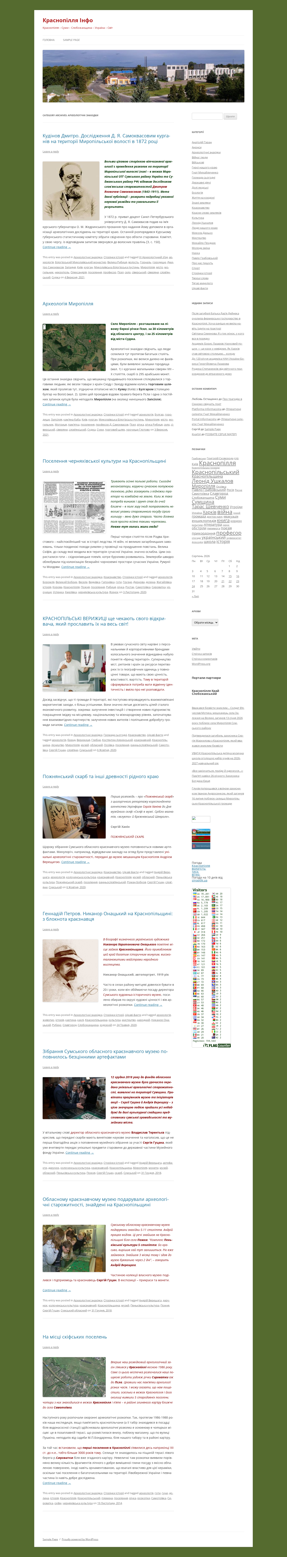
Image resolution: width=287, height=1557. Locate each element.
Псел (120, 272)
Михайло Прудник (204, 243)
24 (193, 586)
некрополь (62, 272)
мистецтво (129, 1020)
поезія (226, 528)
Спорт (196, 268)
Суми (100, 429)
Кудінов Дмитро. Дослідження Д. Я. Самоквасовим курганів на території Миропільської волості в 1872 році (106, 138)
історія (47, 587)
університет (233, 537)
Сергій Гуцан (57, 750)
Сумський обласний (74, 1310)
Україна (197, 513)
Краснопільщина (96, 1020)
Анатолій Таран (202, 142)
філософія (197, 542)
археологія (146, 414)
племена (107, 1498)
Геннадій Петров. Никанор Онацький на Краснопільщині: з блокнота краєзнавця (108, 916)
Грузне (127, 582)
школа (210, 541)
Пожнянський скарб (69, 882)
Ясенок (113, 592)
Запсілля (56, 419)
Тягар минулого (202, 283)
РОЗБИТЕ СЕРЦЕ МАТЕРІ (221, 434)
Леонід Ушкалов (202, 223)
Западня (70, 267)
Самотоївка (143, 587)
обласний (96, 745)
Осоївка (109, 745)
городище (159, 262)
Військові (198, 162)
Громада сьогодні (115, 735)
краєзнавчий (142, 740)
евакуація (231, 516)
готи (119, 582)
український (214, 537)
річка (140, 424)
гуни (165, 1493)
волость (133, 262)
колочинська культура (81, 877)
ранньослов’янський (144, 745)
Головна (49, 40)
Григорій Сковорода (220, 458)
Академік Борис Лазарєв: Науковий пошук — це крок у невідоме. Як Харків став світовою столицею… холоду (217, 348)
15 (230, 576)
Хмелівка (71, 592)
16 (237, 576)
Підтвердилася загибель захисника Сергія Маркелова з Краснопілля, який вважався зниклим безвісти (218, 740)
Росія (230, 490)
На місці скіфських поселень (75, 1336)
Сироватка (159, 587)
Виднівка (94, 582)
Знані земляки (201, 202)
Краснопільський (89, 1498)
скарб (118, 1173)
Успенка (58, 592)
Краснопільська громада (206, 467)
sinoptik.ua (199, 880)
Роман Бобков (136, 882)
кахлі (80, 1020)
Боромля (48, 582)
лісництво (57, 745)
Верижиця (83, 740)
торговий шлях (115, 429)
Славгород (69, 1025)
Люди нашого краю (205, 228)
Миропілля (148, 267)
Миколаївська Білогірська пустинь (116, 267)
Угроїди (236, 507)
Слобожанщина (88, 1025)
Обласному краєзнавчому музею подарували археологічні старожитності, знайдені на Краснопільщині (106, 1202)
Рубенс (56, 1025)
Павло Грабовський (205, 258)
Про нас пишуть (202, 263)
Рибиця (111, 587)
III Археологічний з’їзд (153, 257)
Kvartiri (196, 434)
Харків (209, 512)
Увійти (196, 649)
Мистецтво (199, 238)
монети (153, 1168)
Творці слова (200, 278)
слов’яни (72, 750)
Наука (196, 253)
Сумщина (203, 501)
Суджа (56, 277)
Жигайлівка (164, 582)
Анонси (196, 147)
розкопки (143, 1498)
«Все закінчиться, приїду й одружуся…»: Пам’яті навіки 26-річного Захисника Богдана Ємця (217, 776)
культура (115, 1020)
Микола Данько (202, 233)
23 (237, 581)
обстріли (199, 528)
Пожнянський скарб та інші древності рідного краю (101, 776)
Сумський (85, 750)
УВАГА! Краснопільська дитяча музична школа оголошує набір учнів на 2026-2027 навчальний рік (218, 758)
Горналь (145, 262)
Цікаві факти (155, 735)
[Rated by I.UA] (201, 821)
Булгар (159, 414)
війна (224, 512)
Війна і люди (200, 157)
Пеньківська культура (71, 1173)
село (128, 272)
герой (236, 513)
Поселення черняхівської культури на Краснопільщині (104, 461)
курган (88, 267)
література (213, 524)
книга (223, 520)
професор (109, 272)
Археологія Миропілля (68, 303)
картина (70, 1020)
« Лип (195, 596)
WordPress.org (201, 664)
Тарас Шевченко (210, 506)
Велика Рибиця (117, 262)
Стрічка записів (202, 654)
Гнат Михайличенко (205, 172)
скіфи (57, 1503)
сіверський (139, 272)
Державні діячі (201, 182)
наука (226, 524)
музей (85, 745)
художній (106, 1025)
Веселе (83, 582)
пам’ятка (73, 424)
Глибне (96, 740)
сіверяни (153, 272)
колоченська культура (75, 1168)
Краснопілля (71, 587)
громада (199, 516)
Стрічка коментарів (204, 659)
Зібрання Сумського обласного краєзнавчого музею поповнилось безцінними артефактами (105, 1054)
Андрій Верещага (150, 1163)
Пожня (85, 587)
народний (143, 1020)
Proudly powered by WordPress (80, 1539)
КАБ (236, 458)
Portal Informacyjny (204, 419)
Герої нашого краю (204, 167)
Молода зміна (201, 248)
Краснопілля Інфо (68, 20)
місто (159, 267)
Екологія (197, 192)
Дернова (139, 582)
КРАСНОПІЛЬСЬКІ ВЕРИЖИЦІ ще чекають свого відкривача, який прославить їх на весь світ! (104, 621)
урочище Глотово (138, 429)
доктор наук (215, 516)
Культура (198, 218)
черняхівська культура (93, 592)
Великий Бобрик (66, 582)
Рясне (238, 490)
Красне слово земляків (206, 213)
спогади (196, 537)
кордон (236, 520)
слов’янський (77, 429)
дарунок (53, 1168)
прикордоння (203, 533)
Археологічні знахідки (88, 257)
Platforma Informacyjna (206, 409)
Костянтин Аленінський (117, 740)
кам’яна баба (71, 419)
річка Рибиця (154, 424)
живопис (48, 1020)
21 (222, 581)
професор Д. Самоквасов (112, 424)
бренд (71, 740)
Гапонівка (108, 582)
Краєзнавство (112, 577)
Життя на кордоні (203, 197)
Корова (57, 587)
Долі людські (200, 187)
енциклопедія (204, 520)
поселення (95, 272)
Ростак (129, 587)
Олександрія (79, 272)
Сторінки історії (114, 257)
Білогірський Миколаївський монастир (80, 262)
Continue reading (57, 247)
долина (150, 582)
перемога (213, 528)
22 (230, 581)
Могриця (61, 424)
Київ (80, 267)
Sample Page (71, 40)
